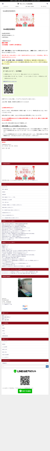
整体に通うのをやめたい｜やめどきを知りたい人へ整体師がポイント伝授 (16, 230)
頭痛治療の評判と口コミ (6, 212)
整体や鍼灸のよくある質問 (7, 199)
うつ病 (3, 333)
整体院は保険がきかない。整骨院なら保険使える (11, 236)
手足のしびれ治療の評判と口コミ (8, 215)
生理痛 (3, 328)
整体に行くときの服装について (8, 239)
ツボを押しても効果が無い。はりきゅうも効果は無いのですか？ (14, 253)
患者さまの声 (4, 349)
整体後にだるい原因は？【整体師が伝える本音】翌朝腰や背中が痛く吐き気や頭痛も (18, 233)
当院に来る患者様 (5, 354)
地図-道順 (17, 6)
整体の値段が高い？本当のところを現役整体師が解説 (12, 229)
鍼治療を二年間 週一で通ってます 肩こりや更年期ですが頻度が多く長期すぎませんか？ (19, 250)
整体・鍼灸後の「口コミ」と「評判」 (9, 197)
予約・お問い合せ (43, 6)
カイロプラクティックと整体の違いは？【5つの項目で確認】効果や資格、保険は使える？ (19, 273)
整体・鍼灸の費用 (5, 319)
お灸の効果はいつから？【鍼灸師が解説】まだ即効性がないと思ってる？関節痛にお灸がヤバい (20, 260)
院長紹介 (3, 344)
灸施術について (5, 247)
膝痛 (3, 325)
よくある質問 (4, 346)
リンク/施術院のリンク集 (7, 304)
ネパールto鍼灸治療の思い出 (7, 261)
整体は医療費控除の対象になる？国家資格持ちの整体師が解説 (14, 226)
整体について (4, 318)
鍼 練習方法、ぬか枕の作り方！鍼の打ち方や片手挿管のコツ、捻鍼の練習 (16, 266)
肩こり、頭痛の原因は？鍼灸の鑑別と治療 (10, 257)
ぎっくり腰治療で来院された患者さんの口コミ (10, 217)
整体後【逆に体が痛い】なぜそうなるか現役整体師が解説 (13, 225)
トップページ (4, 341)
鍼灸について (4, 315)
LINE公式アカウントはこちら (10, 81)
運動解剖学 (24, 363)
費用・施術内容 (5, 189)
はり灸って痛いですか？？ (7, 249)
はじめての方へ (6, 6)
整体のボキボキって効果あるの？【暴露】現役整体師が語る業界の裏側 (15, 237)
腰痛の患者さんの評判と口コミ (7, 207)
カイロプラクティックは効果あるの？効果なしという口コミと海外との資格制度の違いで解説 (20, 271)
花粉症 (3, 330)
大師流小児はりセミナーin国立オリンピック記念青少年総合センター (15, 263)
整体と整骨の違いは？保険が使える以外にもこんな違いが (13, 232)
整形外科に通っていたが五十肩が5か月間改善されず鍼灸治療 (14, 256)
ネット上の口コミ (5, 357)
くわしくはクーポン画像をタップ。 (31, 180)
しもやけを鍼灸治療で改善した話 (8, 264)
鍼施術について (5, 246)
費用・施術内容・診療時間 (30, 6)
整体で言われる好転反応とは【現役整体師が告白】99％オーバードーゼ (16, 227)
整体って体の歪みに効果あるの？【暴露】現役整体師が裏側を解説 (15, 223)
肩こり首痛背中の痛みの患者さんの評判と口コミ (11, 210)
